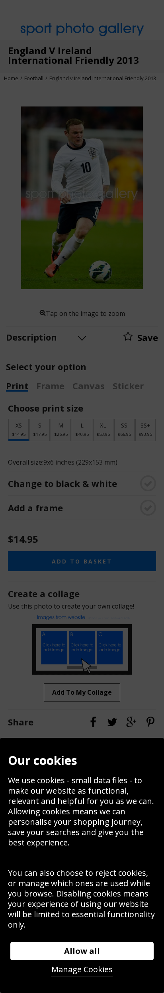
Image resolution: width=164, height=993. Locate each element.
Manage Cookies (82, 969)
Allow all (82, 951)
